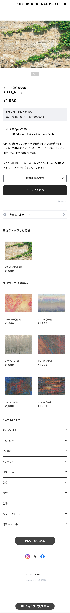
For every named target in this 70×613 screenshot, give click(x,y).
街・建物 (7, 451)
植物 (5, 493)
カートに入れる (35, 190)
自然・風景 (8, 440)
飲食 (5, 482)
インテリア (8, 461)
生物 (5, 503)
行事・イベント (10, 524)
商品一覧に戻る (35, 541)
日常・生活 (8, 472)
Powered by (31, 580)
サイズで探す (10, 430)
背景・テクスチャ (11, 513)
